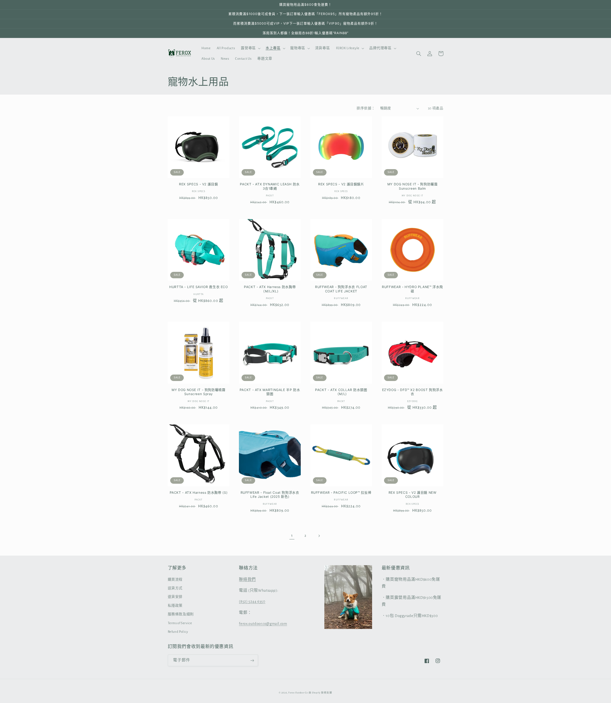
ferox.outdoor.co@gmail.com (263, 624)
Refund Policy (178, 631)
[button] (250, 48)
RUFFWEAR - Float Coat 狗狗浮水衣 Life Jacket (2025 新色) (270, 495)
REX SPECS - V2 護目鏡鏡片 (341, 184)
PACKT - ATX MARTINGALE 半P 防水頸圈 (270, 392)
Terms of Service (180, 623)
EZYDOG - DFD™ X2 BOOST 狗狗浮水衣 (412, 392)
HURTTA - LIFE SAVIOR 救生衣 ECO (198, 287)
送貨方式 (175, 588)
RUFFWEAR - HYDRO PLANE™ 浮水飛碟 (412, 289)
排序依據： (366, 108)
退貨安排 (175, 597)
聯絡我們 (247, 579)
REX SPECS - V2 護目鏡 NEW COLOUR (413, 495)
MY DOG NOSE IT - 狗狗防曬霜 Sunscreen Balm (412, 186)
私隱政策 (175, 605)
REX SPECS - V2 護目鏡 (198, 184)
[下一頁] (319, 535)
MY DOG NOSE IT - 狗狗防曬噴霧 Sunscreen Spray (199, 392)
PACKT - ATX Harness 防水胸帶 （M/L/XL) (270, 289)
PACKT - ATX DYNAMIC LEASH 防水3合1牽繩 (270, 186)
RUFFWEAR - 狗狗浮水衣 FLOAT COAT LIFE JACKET (341, 289)
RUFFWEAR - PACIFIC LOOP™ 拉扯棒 (341, 492)
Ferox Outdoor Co (298, 693)
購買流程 (175, 579)
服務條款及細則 (181, 614)
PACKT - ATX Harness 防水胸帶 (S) (199, 492)
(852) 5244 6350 (252, 601)
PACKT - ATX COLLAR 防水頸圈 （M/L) (341, 392)
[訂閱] (252, 660)
